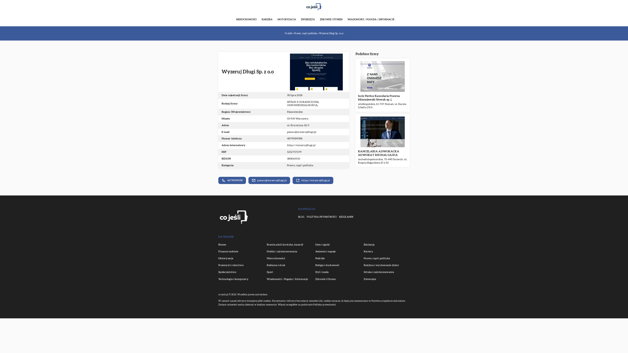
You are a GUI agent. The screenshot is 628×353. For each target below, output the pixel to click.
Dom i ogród (322, 244)
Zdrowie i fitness (331, 19)
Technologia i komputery (233, 279)
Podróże (320, 258)
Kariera (267, 19)
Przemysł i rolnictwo (231, 265)
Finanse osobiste (228, 251)
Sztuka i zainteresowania (379, 272)
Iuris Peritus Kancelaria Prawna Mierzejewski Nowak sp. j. (379, 98)
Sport (270, 272)
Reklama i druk (276, 265)
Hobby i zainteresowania (282, 251)
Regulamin (346, 217)
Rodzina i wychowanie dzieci (381, 265)
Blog (301, 217)
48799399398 (295, 138)
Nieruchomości (246, 19)
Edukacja (369, 244)
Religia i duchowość (327, 265)
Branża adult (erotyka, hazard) (285, 244)
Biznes (222, 244)
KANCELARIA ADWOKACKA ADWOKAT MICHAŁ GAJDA (378, 153)
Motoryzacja (287, 19)
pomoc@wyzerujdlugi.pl (301, 132)
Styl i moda (322, 272)
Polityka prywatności (322, 217)
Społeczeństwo (227, 272)
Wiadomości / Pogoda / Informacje (371, 19)
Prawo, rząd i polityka (300, 165)
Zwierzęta (308, 19)
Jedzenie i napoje (325, 251)
